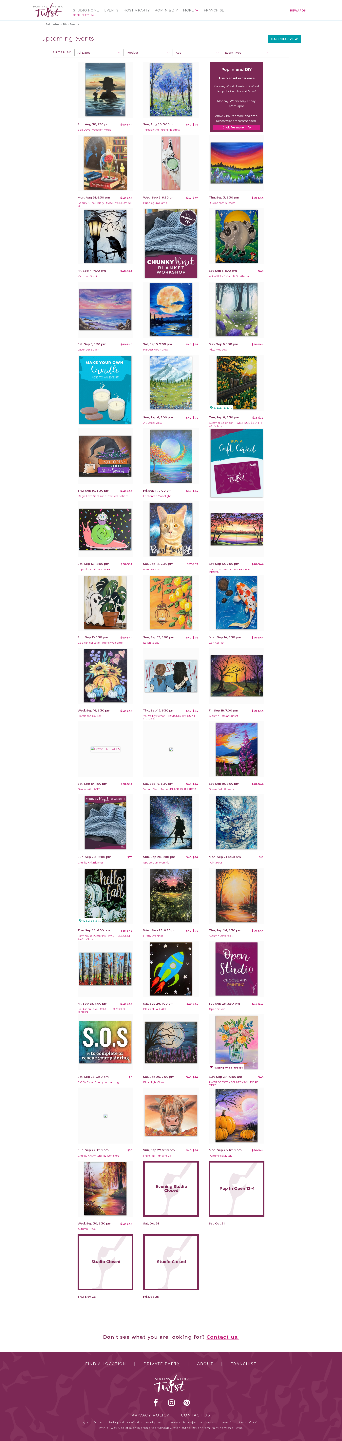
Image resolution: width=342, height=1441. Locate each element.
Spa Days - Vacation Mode (94, 129)
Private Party (162, 1364)
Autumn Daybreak (220, 935)
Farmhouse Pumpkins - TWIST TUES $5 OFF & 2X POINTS (105, 937)
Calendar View (284, 39)
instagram (171, 1402)
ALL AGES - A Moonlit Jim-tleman (229, 276)
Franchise (214, 10)
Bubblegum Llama (155, 202)
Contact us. (223, 1337)
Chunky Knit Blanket (90, 862)
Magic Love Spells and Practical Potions (103, 496)
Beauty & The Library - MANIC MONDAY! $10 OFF (105, 204)
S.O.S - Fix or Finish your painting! (99, 1082)
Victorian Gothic (88, 276)
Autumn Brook (87, 1228)
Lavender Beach (88, 349)
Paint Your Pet (152, 569)
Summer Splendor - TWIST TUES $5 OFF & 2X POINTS (235, 424)
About (205, 1364)
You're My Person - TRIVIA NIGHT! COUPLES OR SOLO (170, 717)
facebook (156, 1402)
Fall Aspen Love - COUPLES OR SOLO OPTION (101, 1011)
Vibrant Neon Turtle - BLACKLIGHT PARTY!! (169, 789)
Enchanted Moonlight (157, 496)
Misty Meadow (218, 349)
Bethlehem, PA (83, 14)
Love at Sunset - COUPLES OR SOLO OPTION (232, 571)
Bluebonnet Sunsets (222, 202)
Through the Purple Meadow (161, 129)
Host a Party (137, 10)
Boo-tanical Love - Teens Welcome (100, 642)
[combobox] (98, 52)
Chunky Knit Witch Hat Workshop (99, 1155)
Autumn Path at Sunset (223, 715)
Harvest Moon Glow (155, 349)
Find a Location (105, 1364)
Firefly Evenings (153, 935)
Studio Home (86, 10)
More (188, 10)
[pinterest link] (186, 1402)
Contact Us (196, 1415)
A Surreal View (152, 422)
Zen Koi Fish (216, 642)
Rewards (298, 10)
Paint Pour (215, 862)
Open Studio (217, 1009)
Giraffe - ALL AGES (89, 789)
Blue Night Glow (153, 1082)
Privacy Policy (150, 1415)
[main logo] (48, 5)
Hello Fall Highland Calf (157, 1155)
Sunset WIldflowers (221, 789)
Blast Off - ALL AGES (155, 1009)
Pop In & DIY (166, 10)
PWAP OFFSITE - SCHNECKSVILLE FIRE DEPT (233, 1084)
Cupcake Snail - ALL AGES (94, 569)
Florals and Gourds (89, 715)
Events (111, 10)
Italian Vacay (151, 642)
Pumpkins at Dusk (220, 1155)
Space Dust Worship (156, 862)
